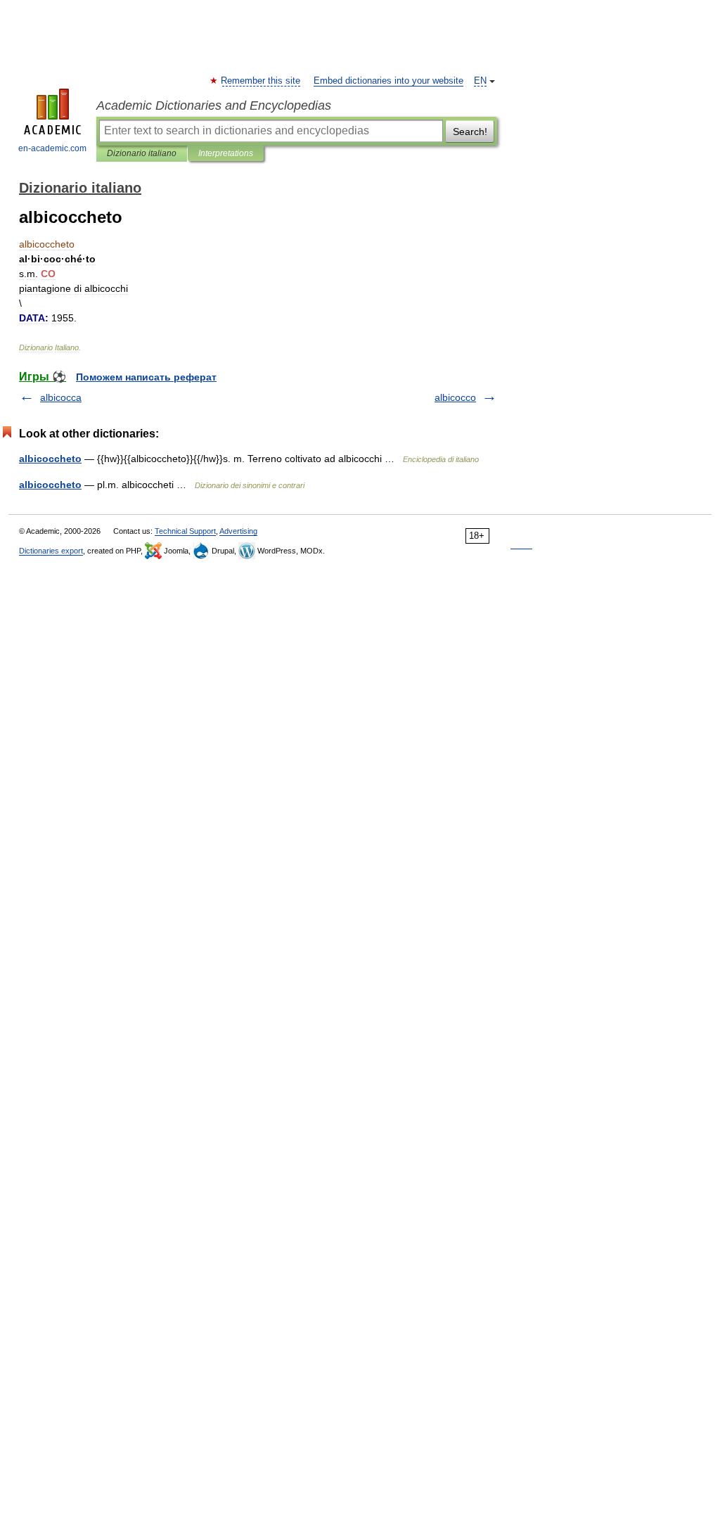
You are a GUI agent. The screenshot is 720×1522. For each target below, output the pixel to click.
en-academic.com (52, 148)
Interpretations (225, 153)
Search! (470, 131)
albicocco (455, 397)
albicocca (61, 397)
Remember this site (261, 81)
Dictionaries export (51, 550)
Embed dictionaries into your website (388, 81)
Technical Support (185, 531)
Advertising (238, 531)
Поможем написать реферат (146, 377)
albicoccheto (50, 458)
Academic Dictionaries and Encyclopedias (213, 105)
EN (480, 81)
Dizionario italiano (141, 153)
